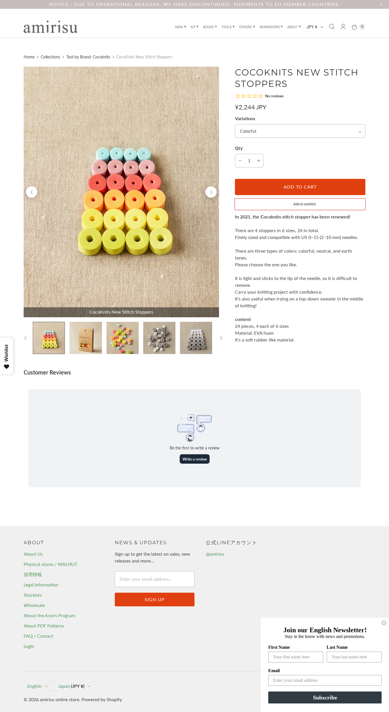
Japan (71, 686)
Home (29, 56)
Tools (227, 26)
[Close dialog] (384, 623)
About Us (33, 553)
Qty (239, 148)
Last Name (337, 647)
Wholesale (34, 605)
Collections (50, 56)
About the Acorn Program (49, 615)
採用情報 (33, 574)
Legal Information (41, 584)
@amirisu (215, 553)
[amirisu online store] (51, 27)
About (292, 26)
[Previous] (31, 192)
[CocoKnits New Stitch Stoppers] (121, 192)
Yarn (179, 26)
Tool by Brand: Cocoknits (88, 56)
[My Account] (343, 27)
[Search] (331, 27)
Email (274, 670)
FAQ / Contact (38, 636)
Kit (193, 26)
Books (208, 26)
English (34, 686)
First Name (279, 647)
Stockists (33, 595)
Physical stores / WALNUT (50, 564)
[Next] (211, 192)
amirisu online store (59, 699)
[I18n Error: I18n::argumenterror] (123, 338)
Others (245, 26)
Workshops (270, 26)
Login (29, 646)
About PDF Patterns (44, 625)
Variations (245, 118)
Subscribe (325, 697)
